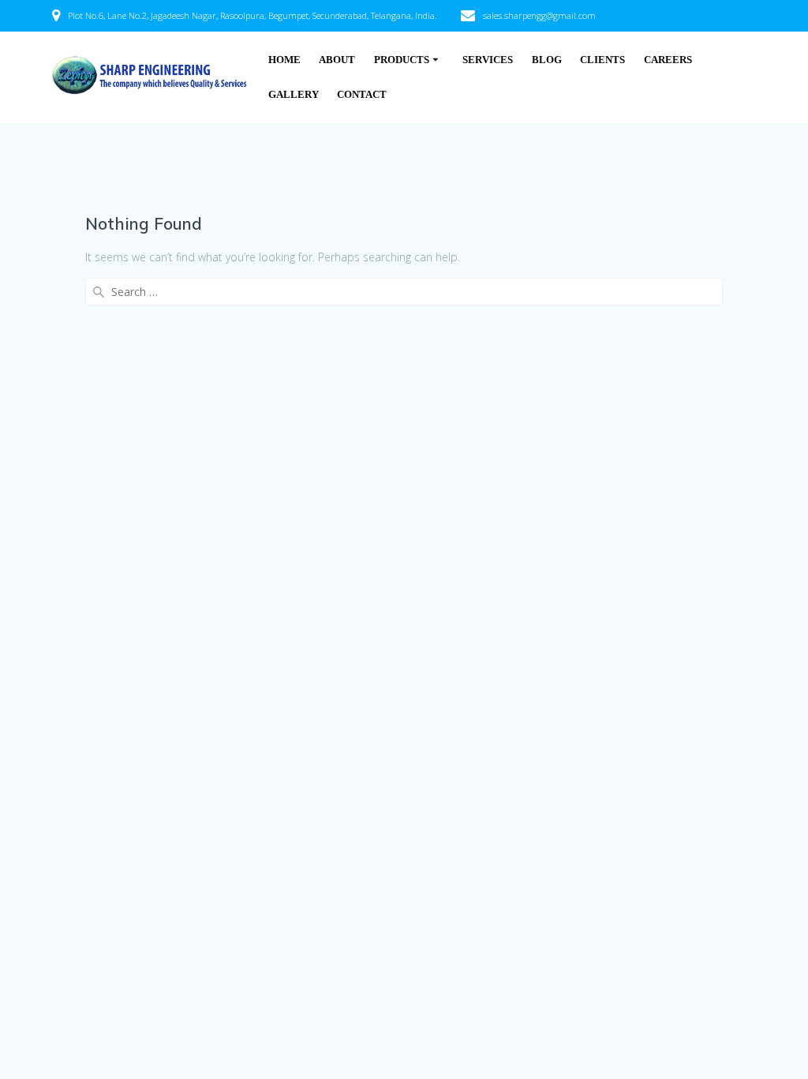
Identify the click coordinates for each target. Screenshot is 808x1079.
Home (284, 60)
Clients (602, 60)
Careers (668, 60)
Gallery (293, 94)
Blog (547, 60)
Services (487, 60)
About (337, 60)
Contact (362, 94)
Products (401, 60)
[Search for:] (404, 291)
